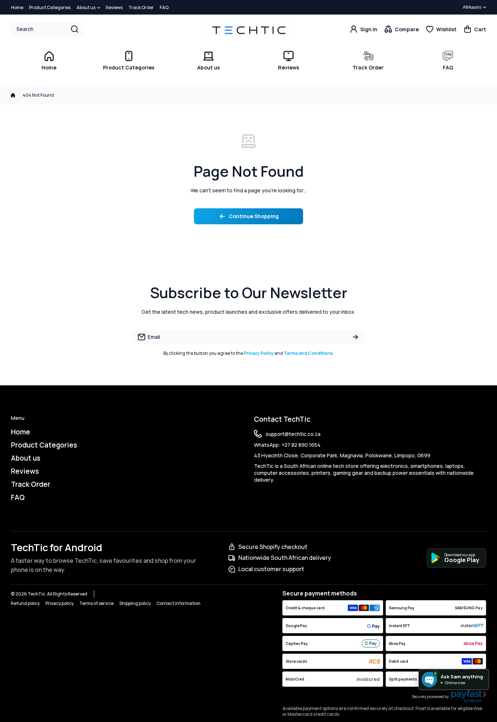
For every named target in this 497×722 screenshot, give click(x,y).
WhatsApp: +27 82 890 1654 (287, 444)
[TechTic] (248, 29)
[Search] (74, 29)
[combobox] (47, 29)
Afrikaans (472, 7)
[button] (475, 29)
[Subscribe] (355, 337)
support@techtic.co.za (293, 433)
